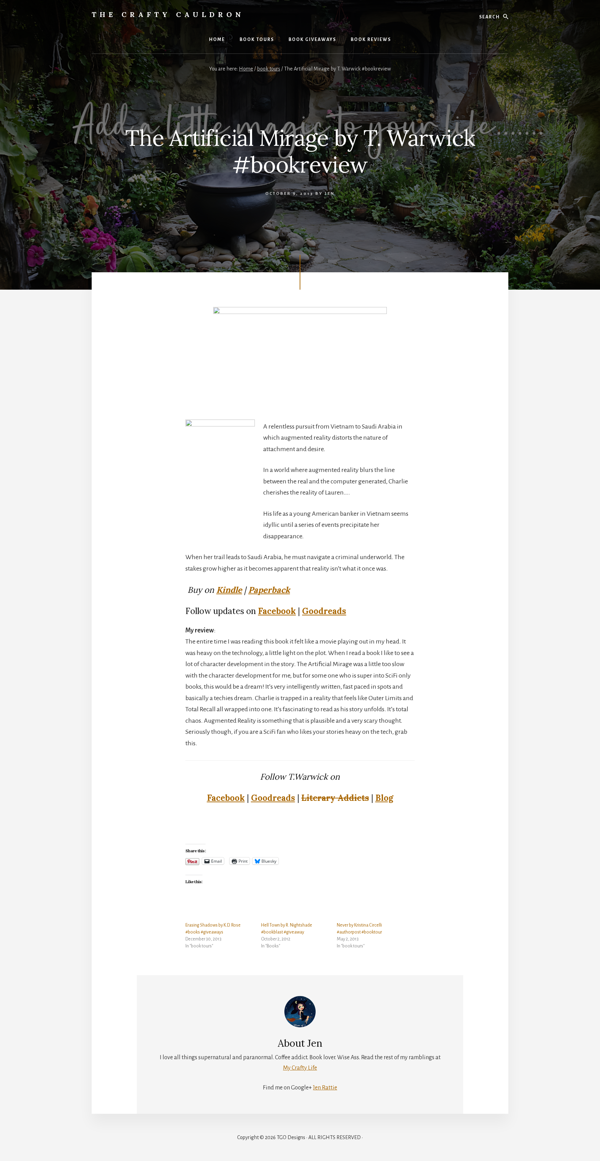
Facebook (277, 611)
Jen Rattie (325, 1088)
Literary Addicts (335, 798)
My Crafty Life (300, 1068)
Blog (384, 798)
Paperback (269, 589)
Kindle (229, 589)
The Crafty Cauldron (168, 14)
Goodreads (324, 611)
